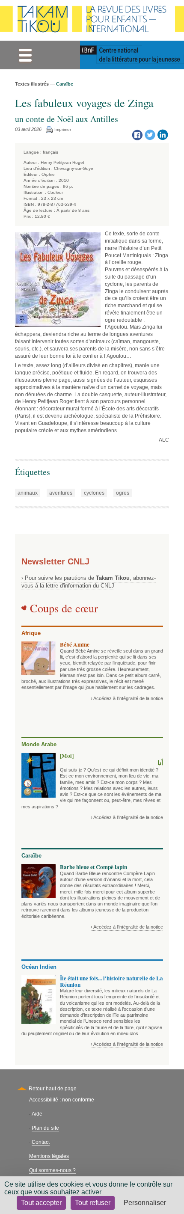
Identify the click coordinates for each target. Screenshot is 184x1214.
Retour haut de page (53, 1089)
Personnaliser (145, 1202)
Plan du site (45, 1128)
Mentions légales (49, 1156)
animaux (28, 493)
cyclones (94, 493)
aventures (60, 493)
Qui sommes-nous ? (52, 1170)
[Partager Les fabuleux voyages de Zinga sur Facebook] (137, 134)
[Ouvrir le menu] (25, 55)
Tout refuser (92, 1202)
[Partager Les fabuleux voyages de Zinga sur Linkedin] (162, 134)
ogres (122, 493)
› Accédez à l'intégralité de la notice (127, 698)
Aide (37, 1114)
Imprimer (62, 129)
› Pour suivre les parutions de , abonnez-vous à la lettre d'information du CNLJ (88, 582)
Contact (41, 1142)
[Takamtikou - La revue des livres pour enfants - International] (92, 20)
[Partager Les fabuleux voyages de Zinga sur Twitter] (149, 134)
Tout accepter (41, 1202)
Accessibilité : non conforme (61, 1100)
